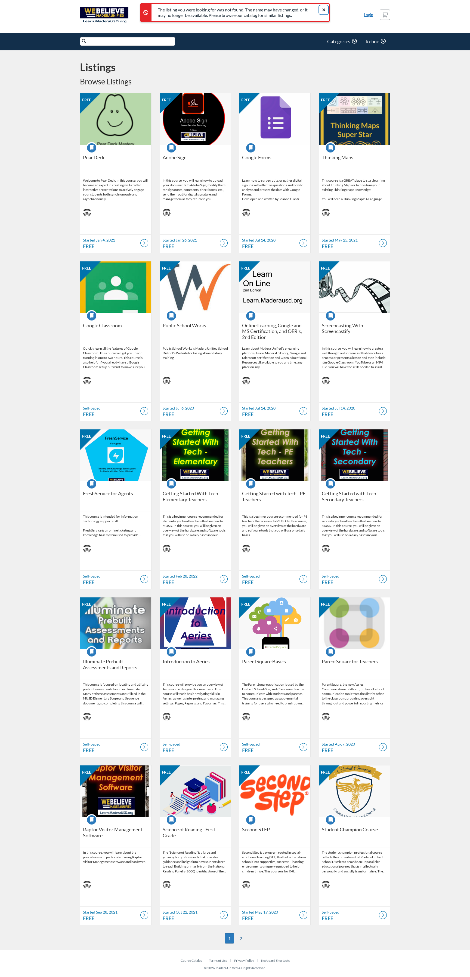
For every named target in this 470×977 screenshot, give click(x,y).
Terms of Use (218, 960)
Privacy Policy (244, 960)
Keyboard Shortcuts (275, 960)
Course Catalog (191, 960)
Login (368, 14)
